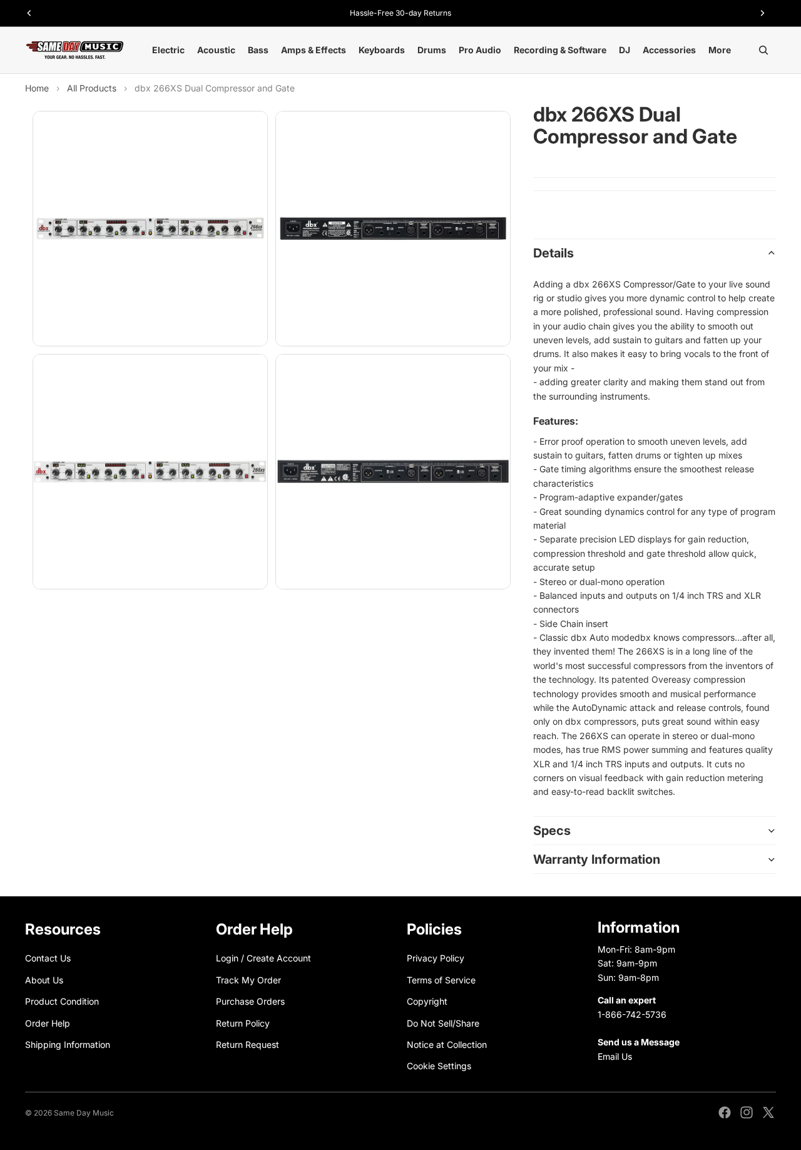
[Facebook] (724, 1112)
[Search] (763, 50)
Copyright (427, 1001)
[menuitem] (719, 50)
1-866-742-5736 (632, 1013)
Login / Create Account (263, 958)
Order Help (47, 1022)
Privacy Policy (435, 958)
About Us (44, 979)
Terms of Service (441, 979)
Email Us (615, 1055)
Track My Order (248, 979)
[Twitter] (768, 1112)
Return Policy (243, 1022)
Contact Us (48, 958)
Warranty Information (596, 859)
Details (553, 253)
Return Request (247, 1044)
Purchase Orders (250, 1001)
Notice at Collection (447, 1044)
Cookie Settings (439, 1065)
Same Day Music (84, 1112)
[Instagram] (746, 1112)
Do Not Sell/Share (443, 1022)
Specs (552, 830)
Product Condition (62, 1001)
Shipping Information (67, 1044)
